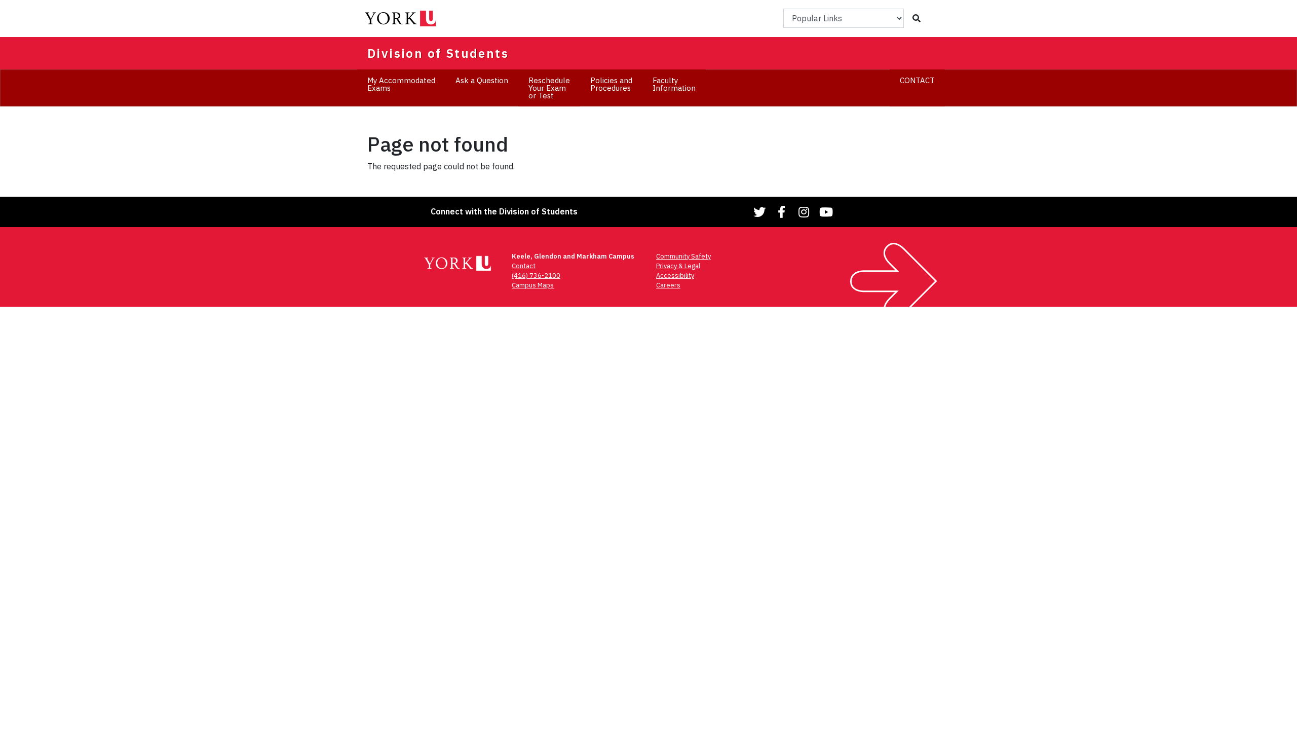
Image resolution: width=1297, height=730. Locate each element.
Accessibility (675, 275)
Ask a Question (481, 80)
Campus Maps (533, 285)
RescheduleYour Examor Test (549, 88)
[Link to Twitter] (758, 212)
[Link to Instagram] (802, 212)
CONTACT (917, 80)
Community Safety (683, 256)
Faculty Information (674, 84)
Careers (668, 285)
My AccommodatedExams (401, 84)
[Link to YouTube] (825, 212)
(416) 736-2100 (536, 275)
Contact (524, 266)
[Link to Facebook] (780, 212)
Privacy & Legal (678, 266)
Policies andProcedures (611, 84)
